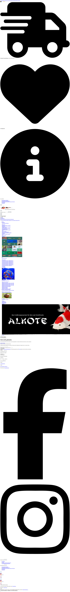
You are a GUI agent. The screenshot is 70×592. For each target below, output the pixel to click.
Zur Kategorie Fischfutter (5, 299)
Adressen (9, 219)
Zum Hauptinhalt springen (3, 0)
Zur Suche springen (9, 0)
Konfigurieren (9, 590)
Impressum (3, 203)
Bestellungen (12, 219)
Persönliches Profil (5, 219)
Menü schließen (4, 216)
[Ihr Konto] (1, 214)
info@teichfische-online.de (3, 366)
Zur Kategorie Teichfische (5, 223)
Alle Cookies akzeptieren (14, 590)
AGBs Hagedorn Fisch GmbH (6, 563)
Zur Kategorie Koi (4, 258)
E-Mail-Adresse (2, 347)
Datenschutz (3, 202)
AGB (20, 349)
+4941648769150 (2, 363)
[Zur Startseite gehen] (7, 209)
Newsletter (3, 561)
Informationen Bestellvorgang (6, 567)
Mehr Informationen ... (25, 589)
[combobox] (4, 212)
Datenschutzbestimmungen (7, 349)
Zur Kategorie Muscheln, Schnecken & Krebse (8, 290)
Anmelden (1, 217)
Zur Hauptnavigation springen (16, 0)
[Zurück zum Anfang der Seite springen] (1, 588)
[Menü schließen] (2, 300)
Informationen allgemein (5, 200)
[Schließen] (0, 591)
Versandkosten (14, 586)
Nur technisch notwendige (4, 590)
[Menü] (1, 205)
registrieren (3, 218)
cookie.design (5, 587)
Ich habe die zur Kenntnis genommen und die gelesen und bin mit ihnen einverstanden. (15, 349)
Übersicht (1, 219)
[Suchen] (9, 212)
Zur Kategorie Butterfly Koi (5, 280)
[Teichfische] (12, 256)
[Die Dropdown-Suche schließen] (10, 212)
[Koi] (8, 279)
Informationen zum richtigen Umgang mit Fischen (8, 201)
